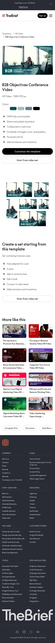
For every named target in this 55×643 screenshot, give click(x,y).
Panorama (29, 428)
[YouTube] (38, 632)
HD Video (19, 33)
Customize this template (27, 151)
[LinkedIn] (24, 632)
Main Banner (47, 428)
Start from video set (27, 160)
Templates (6, 33)
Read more (23, 7)
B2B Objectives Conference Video (19, 36)
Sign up (42, 15)
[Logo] (5, 442)
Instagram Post (11, 428)
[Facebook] (17, 632)
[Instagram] (31, 632)
